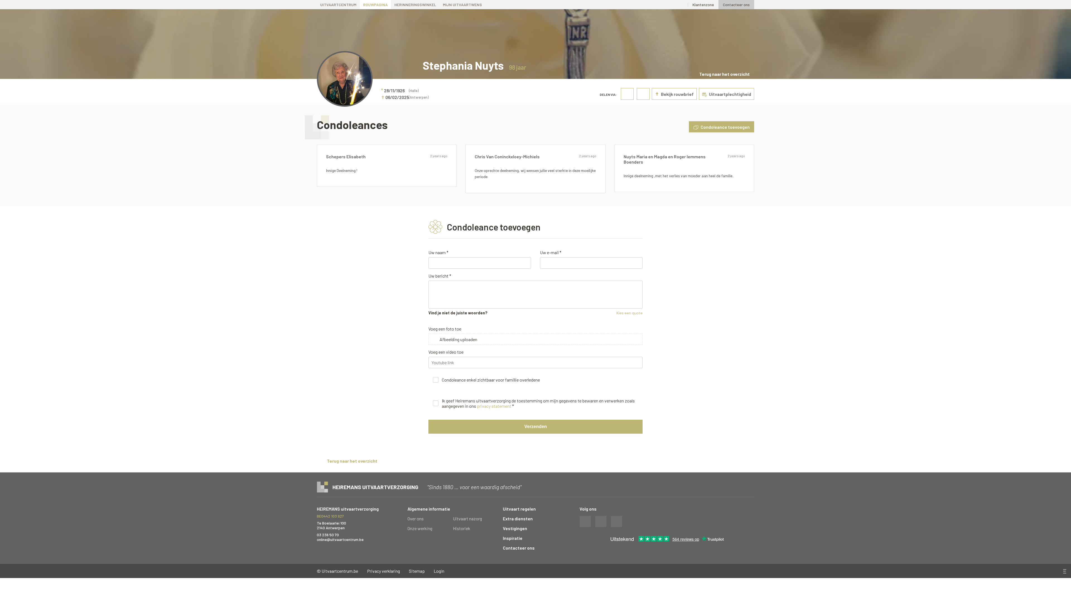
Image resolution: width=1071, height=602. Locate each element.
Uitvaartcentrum (338, 4)
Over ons (415, 518)
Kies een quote (629, 312)
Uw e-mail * (550, 252)
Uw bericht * (439, 275)
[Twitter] (657, 4)
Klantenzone (703, 4)
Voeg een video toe (446, 352)
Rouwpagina (375, 4)
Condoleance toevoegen (725, 127)
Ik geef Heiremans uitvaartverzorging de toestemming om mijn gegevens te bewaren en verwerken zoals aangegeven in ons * (538, 403)
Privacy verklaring (383, 571)
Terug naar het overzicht (724, 74)
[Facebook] (669, 4)
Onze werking (419, 528)
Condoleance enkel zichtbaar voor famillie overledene (491, 379)
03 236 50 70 (328, 534)
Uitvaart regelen (519, 508)
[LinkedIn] (681, 4)
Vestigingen (515, 528)
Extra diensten (518, 518)
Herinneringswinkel (415, 4)
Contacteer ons (736, 4)
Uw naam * (438, 252)
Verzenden (535, 426)
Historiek (461, 528)
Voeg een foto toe (444, 328)
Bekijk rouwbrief (674, 94)
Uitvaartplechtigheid (730, 94)
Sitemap (417, 571)
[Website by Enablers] (1064, 571)
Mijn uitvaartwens (462, 4)
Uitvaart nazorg (467, 518)
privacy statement (494, 406)
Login (439, 571)
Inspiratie (512, 538)
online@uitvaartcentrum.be (340, 539)
